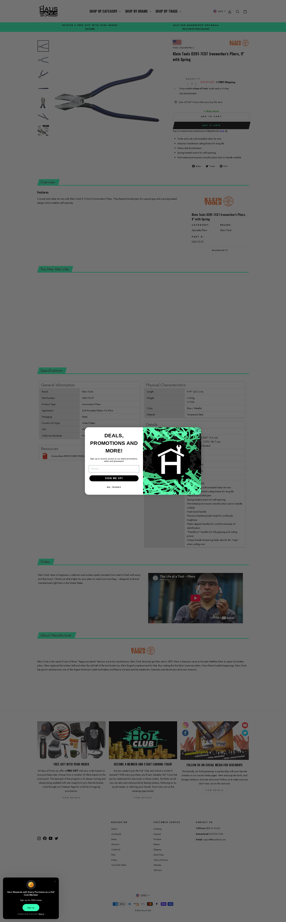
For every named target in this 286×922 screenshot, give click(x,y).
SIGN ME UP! (114, 478)
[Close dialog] (197, 431)
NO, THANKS (114, 487)
